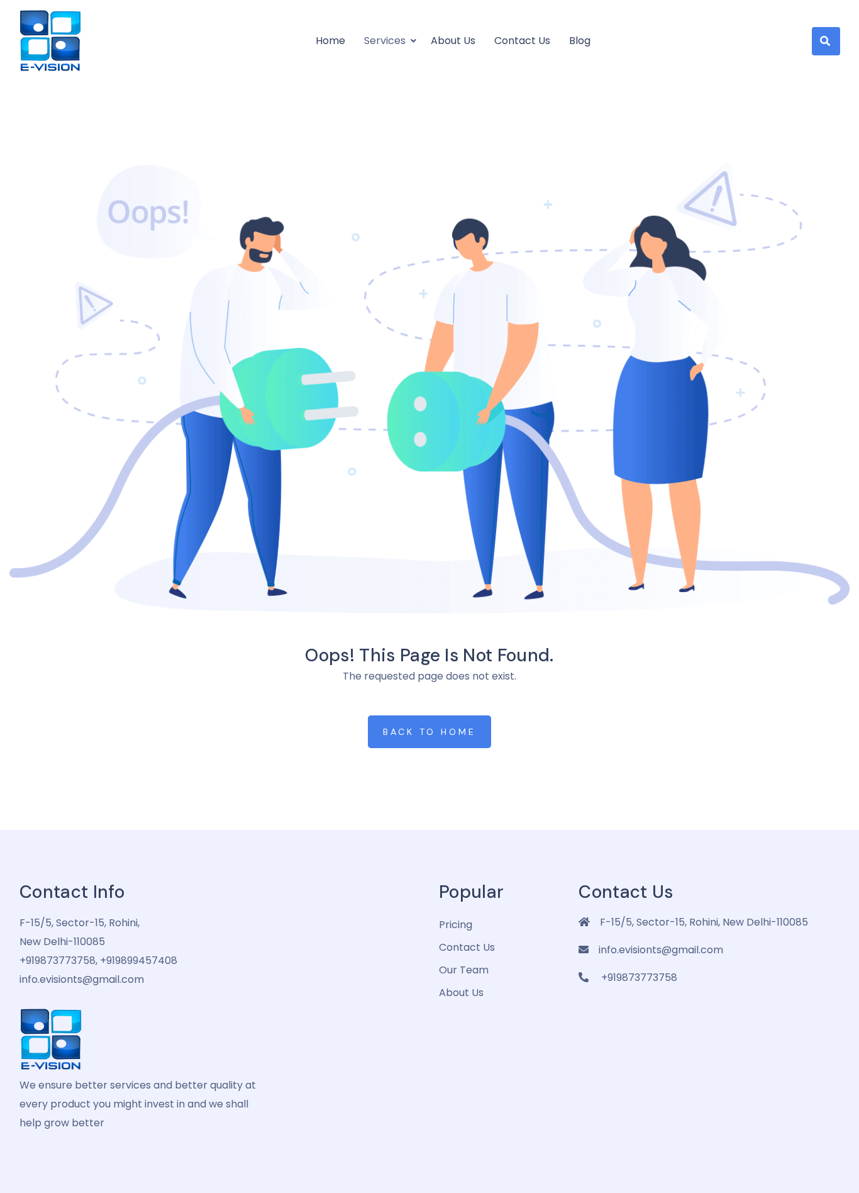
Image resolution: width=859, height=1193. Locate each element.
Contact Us (522, 40)
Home (330, 40)
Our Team (464, 970)
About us (453, 40)
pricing (455, 924)
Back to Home (429, 731)
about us (461, 992)
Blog (579, 40)
